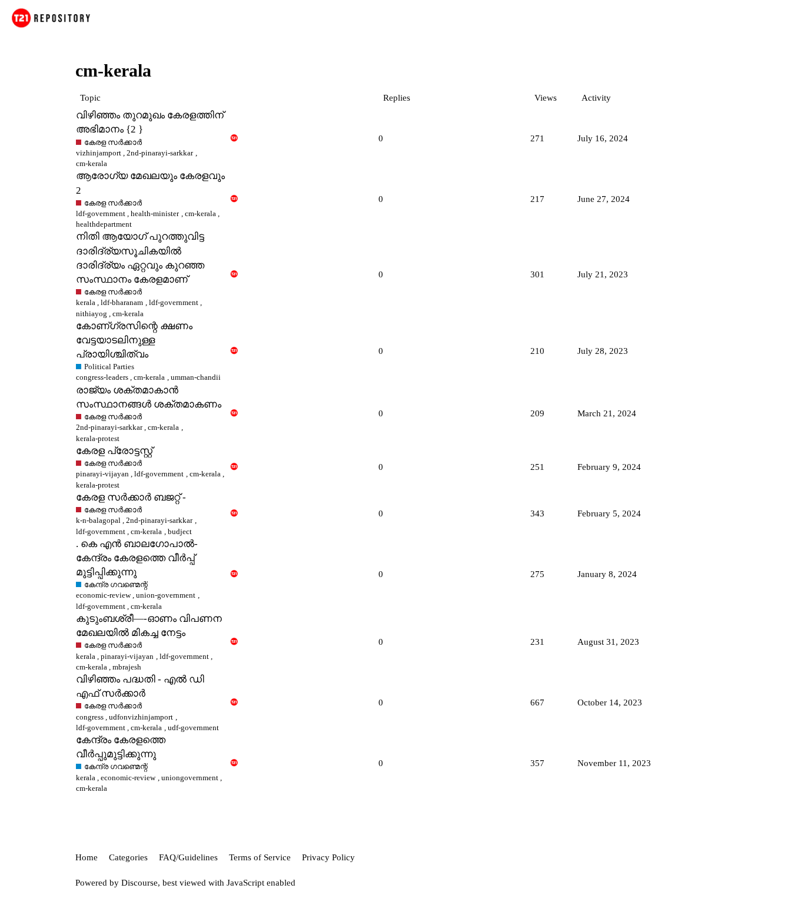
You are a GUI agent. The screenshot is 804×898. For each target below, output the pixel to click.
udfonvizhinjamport (141, 717)
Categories (128, 857)
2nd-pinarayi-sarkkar (160, 152)
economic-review (103, 595)
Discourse (139, 882)
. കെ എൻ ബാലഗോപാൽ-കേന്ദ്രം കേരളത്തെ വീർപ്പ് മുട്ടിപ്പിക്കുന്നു (137, 558)
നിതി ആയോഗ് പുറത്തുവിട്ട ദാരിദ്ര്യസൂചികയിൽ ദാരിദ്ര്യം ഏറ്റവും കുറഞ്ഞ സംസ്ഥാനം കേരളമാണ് (140, 257)
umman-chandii (196, 377)
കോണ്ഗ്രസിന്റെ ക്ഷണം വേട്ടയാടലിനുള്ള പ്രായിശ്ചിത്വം (134, 340)
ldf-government (100, 213)
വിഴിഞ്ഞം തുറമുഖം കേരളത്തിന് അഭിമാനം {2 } (150, 122)
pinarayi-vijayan (102, 473)
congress (90, 717)
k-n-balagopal (98, 520)
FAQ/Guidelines (188, 857)
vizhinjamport (98, 152)
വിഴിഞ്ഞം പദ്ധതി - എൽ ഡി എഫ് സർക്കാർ (140, 686)
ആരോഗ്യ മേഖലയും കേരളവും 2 (150, 182)
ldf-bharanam (122, 302)
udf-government (193, 727)
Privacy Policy (328, 857)
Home (86, 857)
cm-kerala (200, 213)
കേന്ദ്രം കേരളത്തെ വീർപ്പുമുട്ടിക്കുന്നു (120, 747)
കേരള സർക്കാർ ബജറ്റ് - (131, 497)
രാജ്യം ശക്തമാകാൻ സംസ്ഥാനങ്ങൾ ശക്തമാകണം (148, 397)
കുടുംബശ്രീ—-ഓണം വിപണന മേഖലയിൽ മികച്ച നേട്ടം (149, 625)
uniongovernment (189, 777)
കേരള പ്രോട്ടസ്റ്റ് (114, 450)
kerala (85, 302)
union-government (165, 595)
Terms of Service (260, 857)
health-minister (155, 213)
